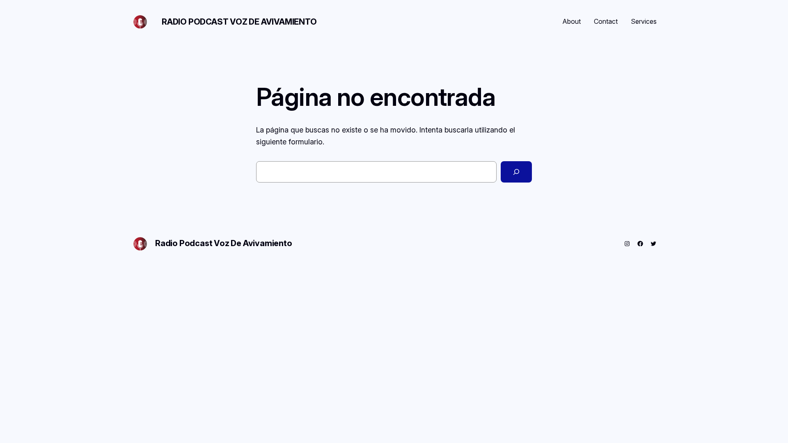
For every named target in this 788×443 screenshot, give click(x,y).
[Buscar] (516, 172)
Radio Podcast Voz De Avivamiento (239, 22)
